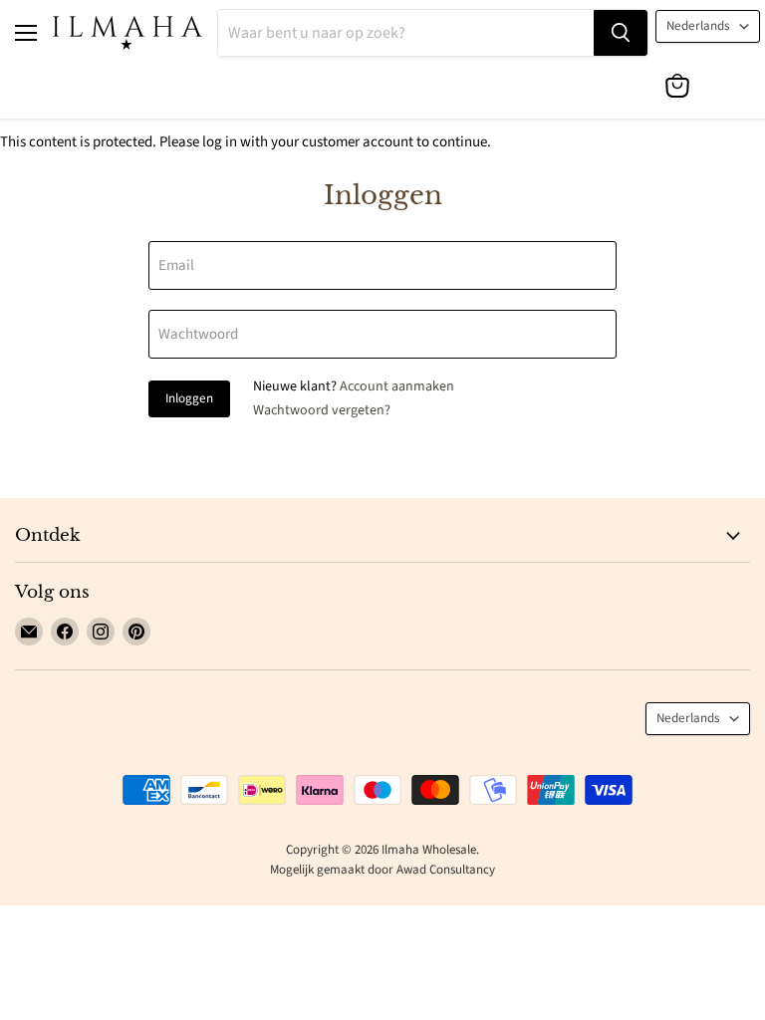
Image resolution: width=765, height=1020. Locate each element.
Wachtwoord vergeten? (321, 410)
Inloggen (189, 398)
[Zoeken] (620, 33)
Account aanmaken (397, 386)
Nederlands (698, 26)
